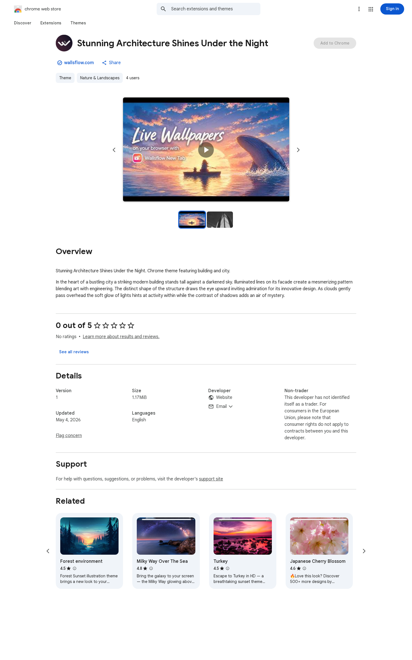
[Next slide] (298, 149)
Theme (65, 77)
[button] (370, 9)
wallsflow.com (79, 63)
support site (211, 479)
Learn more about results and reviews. (121, 337)
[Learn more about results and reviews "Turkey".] (227, 568)
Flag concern (69, 435)
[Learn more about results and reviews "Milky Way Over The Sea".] (151, 568)
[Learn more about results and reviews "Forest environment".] (74, 568)
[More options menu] (359, 9)
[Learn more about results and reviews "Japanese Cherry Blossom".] (304, 568)
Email (221, 406)
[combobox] (215, 9)
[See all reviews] (74, 352)
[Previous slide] (114, 149)
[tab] (23, 23)
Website (224, 397)
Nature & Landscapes (99, 77)
